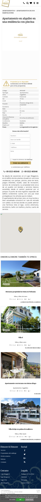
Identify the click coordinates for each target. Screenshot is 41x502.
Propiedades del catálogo (8, 453)
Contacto (3, 462)
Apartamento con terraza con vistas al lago (20, 383)
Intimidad (24, 477)
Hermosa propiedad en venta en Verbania (21, 292)
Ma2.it (38, 492)
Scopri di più (29, 499)
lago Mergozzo (5, 477)
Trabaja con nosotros (27, 474)
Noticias (3, 459)
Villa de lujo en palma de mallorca (21, 429)
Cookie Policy (25, 483)
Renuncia (24, 480)
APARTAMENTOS (8, 11)
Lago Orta (4, 480)
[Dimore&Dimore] (5, 3)
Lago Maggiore (5, 474)
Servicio (3, 450)
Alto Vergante (5, 483)
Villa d (20, 337)
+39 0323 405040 (12, 171)
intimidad (29, 159)
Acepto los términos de (22, 159)
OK (20, 499)
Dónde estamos (5, 456)
